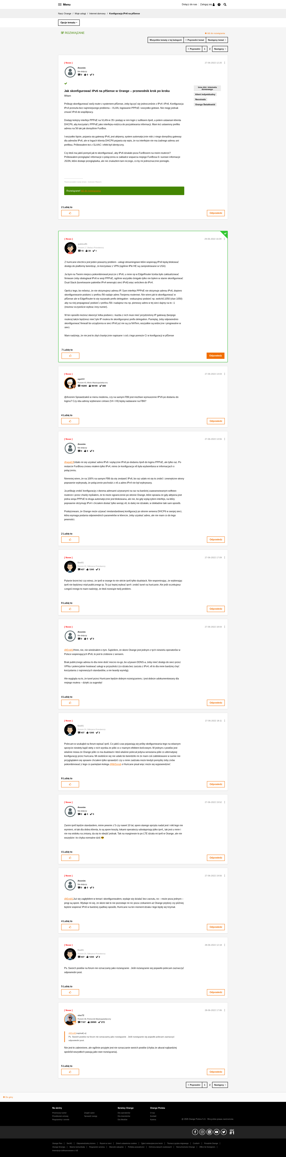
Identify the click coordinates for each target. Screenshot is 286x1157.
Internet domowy (97, 13)
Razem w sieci (106, 1143)
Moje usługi (80, 13)
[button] (224, 62)
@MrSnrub (115, 764)
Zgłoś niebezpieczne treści (152, 1143)
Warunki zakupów (116, 1147)
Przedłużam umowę (60, 1116)
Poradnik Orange (211, 1143)
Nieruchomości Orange (185, 1147)
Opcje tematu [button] (67, 22)
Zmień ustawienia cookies (126, 1143)
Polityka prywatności (136, 1147)
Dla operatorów (124, 1113)
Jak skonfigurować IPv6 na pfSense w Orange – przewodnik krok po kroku (117, 91)
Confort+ (196, 1143)
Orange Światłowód (205, 104)
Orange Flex (57, 1143)
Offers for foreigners (207, 1147)
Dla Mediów (122, 1120)
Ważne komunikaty (77, 1147)
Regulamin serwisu (97, 1147)
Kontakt (153, 1116)
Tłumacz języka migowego (178, 1143)
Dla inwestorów (124, 1116)
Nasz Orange (64, 13)
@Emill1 (68, 650)
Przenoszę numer (59, 1113)
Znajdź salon (89, 1113)
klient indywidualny (205, 94)
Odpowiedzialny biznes (86, 1143)
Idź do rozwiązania (216, 33)
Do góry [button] (9, 1097)
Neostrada (200, 99)
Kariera (153, 1120)
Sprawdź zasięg (90, 1116)
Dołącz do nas (189, 4)
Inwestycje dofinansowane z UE (65, 1151)
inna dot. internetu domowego (207, 88)
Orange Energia (58, 1147)
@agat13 (69, 462)
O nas (152, 1113)
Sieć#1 (69, 1143)
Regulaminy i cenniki (60, 1120)
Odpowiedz (216, 213)
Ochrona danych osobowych (160, 1147)
